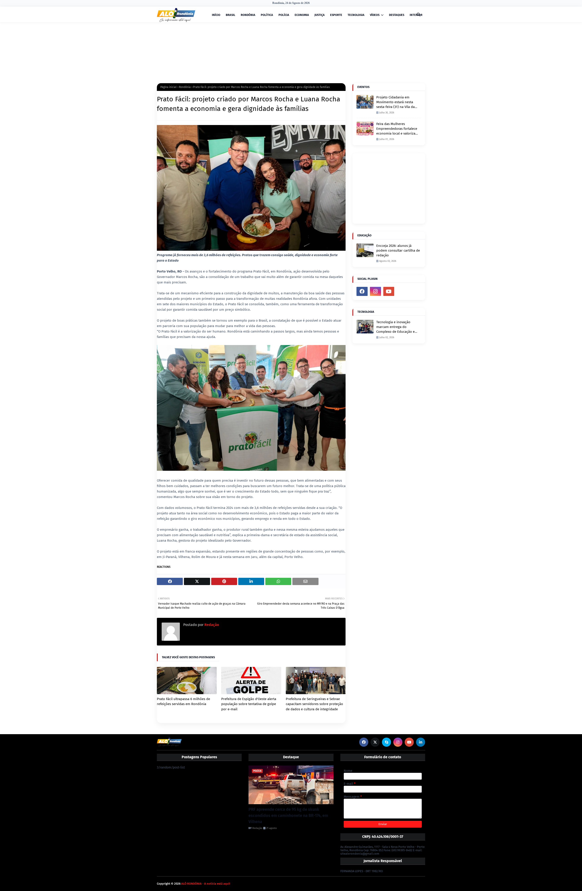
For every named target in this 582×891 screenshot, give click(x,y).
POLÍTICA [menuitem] (267, 15)
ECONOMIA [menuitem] (302, 15)
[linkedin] (420, 742)
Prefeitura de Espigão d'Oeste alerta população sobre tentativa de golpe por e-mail (248, 704)
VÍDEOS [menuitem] (374, 15)
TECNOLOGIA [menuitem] (356, 15)
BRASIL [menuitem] (230, 15)
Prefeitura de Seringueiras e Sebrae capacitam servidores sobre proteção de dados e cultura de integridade (314, 704)
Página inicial (168, 87)
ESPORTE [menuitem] (336, 15)
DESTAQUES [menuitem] (396, 15)
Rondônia (185, 87)
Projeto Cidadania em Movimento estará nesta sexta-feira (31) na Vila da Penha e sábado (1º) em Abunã (395, 102)
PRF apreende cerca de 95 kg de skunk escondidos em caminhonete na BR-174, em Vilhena (288, 815)
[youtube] (388, 291)
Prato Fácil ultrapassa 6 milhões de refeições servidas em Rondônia (183, 701)
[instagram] (375, 291)
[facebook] (362, 291)
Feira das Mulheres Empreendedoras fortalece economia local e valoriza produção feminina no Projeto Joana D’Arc (396, 129)
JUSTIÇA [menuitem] (319, 15)
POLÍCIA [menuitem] (283, 15)
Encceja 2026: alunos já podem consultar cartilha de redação (398, 250)
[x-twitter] (375, 742)
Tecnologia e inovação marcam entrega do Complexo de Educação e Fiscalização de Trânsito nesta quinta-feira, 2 (395, 327)
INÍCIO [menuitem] (216, 15)
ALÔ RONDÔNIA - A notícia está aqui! (205, 883)
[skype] (386, 742)
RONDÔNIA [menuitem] (248, 15)
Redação (211, 625)
